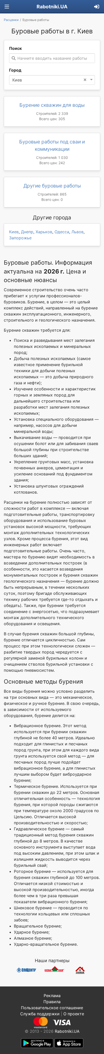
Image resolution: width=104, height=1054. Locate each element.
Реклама (52, 995)
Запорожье (20, 237)
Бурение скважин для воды (52, 105)
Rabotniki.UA (52, 7)
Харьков (44, 231)
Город (15, 70)
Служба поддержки (40, 1013)
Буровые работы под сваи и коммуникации (52, 145)
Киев (14, 231)
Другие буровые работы (52, 186)
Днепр (27, 231)
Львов (77, 231)
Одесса (62, 231)
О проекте (73, 1013)
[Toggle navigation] (7, 7)
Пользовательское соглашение (52, 1007)
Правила (52, 1001)
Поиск (15, 48)
